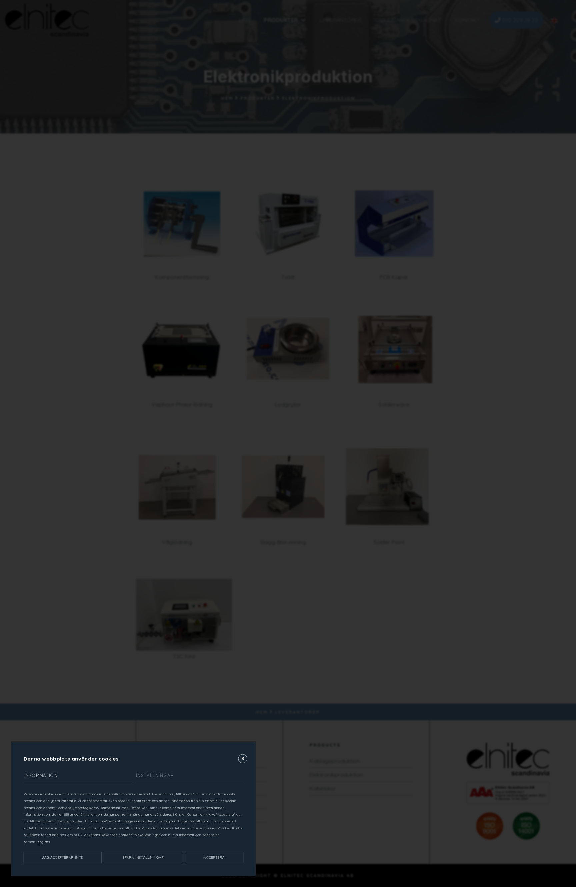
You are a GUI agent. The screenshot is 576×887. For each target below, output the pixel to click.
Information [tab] (41, 775)
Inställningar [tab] (155, 775)
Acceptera (214, 857)
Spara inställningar (143, 857)
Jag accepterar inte (62, 857)
